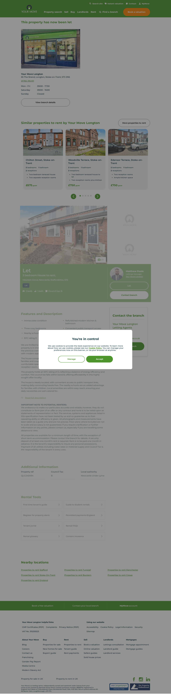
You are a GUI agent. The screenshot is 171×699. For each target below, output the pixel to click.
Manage (71, 359)
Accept (99, 359)
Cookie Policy (95, 348)
